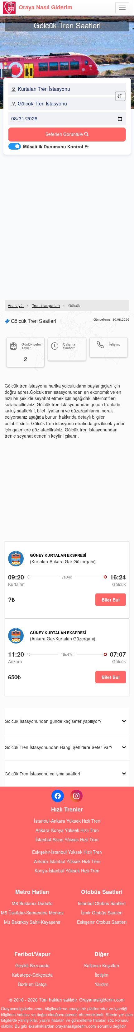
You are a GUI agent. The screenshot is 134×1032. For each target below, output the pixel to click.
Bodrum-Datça (32, 984)
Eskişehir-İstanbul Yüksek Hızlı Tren (67, 852)
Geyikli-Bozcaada (32, 965)
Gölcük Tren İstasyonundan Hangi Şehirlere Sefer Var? (58, 747)
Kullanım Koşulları (101, 965)
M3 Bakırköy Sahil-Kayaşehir (32, 922)
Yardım (101, 984)
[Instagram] (76, 796)
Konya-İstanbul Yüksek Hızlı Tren (67, 870)
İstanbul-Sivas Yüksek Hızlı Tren (67, 839)
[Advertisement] (67, 225)
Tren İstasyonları (46, 305)
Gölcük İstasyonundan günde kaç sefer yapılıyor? (53, 721)
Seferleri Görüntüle (64, 134)
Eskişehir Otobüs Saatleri (102, 922)
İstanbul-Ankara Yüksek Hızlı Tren (67, 821)
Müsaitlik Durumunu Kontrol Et (56, 146)
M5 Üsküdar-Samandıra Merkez (32, 912)
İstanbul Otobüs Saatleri (101, 903)
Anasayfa (16, 305)
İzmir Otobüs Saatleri (101, 912)
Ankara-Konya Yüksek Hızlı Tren (67, 830)
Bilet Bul (111, 600)
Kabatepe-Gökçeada (32, 975)
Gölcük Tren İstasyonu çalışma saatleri (42, 773)
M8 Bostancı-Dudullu (32, 903)
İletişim (101, 975)
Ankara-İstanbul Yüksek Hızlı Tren (67, 861)
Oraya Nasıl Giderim (45, 7)
